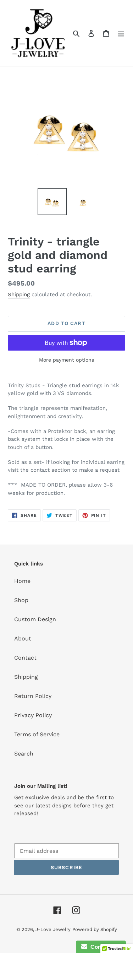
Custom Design (35, 619)
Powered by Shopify (94, 929)
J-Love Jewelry (53, 929)
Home (22, 581)
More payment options (66, 360)
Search (23, 753)
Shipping (19, 294)
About (22, 638)
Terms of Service (37, 734)
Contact (25, 657)
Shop (21, 600)
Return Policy (32, 696)
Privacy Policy (33, 715)
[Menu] (120, 33)
